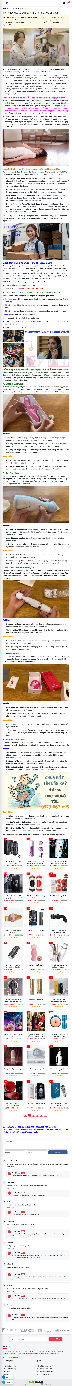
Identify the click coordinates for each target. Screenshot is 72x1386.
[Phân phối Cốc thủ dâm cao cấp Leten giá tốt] (36, 1091)
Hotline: (11, 1357)
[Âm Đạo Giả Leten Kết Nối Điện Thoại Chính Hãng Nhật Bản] (13, 848)
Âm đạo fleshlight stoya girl (13, 1069)
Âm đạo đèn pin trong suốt (36, 1069)
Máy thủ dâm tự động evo (36, 930)
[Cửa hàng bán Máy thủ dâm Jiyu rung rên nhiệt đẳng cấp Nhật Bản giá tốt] (59, 848)
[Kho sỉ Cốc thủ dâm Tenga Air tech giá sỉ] (59, 883)
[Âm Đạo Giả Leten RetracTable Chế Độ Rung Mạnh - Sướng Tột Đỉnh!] (59, 987)
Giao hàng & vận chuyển (45, 1366)
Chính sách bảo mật (10, 1369)
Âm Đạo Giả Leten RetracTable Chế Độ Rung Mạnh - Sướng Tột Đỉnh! (59, 1001)
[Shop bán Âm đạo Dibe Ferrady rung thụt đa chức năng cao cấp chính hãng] (36, 848)
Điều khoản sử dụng (10, 1366)
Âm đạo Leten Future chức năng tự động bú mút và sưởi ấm (13, 898)
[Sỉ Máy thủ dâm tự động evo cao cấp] (36, 918)
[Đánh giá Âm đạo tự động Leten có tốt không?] (36, 987)
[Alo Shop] (8, 3)
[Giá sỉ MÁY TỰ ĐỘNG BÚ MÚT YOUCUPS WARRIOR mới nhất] (13, 1091)
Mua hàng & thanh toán (45, 1369)
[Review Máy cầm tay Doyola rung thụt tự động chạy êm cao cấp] (13, 952)
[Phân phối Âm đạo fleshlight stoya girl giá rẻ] (13, 1056)
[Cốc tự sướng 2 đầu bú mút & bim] (13, 1021)
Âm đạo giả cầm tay (35, 965)
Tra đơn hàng (55, 1339)
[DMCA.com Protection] (36, 1382)
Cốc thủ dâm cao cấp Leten (36, 1103)
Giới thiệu (7, 1371)
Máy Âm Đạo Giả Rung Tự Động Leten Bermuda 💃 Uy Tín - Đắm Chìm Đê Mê (13, 1001)
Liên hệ (6, 1374)
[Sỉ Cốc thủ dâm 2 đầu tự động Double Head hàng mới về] (36, 883)
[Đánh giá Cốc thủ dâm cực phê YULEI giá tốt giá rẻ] (59, 1056)
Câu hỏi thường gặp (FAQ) (46, 1371)
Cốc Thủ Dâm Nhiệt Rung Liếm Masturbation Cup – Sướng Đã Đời (36, 1036)
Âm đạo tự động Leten (36, 1000)
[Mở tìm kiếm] (64, 3)
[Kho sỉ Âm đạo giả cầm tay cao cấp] (36, 952)
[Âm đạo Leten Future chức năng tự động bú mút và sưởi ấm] (13, 883)
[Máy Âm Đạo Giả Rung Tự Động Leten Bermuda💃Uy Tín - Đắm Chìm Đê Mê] (13, 987)
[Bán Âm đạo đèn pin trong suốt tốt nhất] (36, 1056)
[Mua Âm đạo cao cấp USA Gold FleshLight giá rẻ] (13, 918)
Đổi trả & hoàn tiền (44, 1374)
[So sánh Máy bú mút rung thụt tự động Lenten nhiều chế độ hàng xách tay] (59, 952)
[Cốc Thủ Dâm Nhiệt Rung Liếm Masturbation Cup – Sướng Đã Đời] (36, 1021)
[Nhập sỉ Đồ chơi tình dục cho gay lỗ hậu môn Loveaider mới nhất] (59, 1021)
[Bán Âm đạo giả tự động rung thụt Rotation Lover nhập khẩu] (59, 918)
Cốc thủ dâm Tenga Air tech (59, 896)
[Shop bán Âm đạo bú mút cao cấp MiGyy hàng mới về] (59, 1091)
